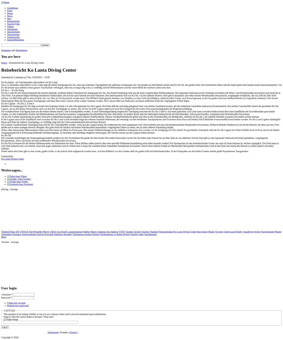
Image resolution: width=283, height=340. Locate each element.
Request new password (18, 305)
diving (257, 231)
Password (6, 297)
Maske (211, 231)
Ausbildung (12, 8)
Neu (9, 18)
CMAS (53, 231)
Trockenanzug (106, 234)
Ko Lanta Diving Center (12, 159)
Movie (46, 231)
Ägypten (219, 231)
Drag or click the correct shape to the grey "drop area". (29, 317)
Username (6, 294)
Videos (10, 26)
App (59, 231)
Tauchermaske (267, 231)
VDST (122, 231)
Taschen (134, 234)
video (141, 234)
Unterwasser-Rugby (233, 231)
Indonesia (58, 234)
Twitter (24, 181)
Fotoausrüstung (166, 231)
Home (10, 13)
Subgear (114, 231)
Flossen (95, 234)
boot (199, 231)
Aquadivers (248, 231)
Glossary (73, 332)
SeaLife (40, 234)
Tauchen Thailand (149, 231)
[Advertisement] (23, 211)
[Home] (5, 2)
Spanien (129, 231)
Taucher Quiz (13, 24)
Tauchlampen (150, 234)
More (3, 237)
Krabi (64, 231)
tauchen (88, 234)
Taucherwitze (13, 37)
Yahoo (23, 176)
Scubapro (16, 234)
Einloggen (6, 50)
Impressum (53, 332)
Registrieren (21, 50)
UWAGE (24, 231)
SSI (17, 231)
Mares (94, 231)
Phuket (278, 231)
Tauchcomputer (29, 234)
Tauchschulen (13, 32)
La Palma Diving (122, 234)
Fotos (9, 10)
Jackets (137, 231)
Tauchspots (12, 29)
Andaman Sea (103, 231)
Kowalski (49, 234)
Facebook (28, 184)
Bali (31, 231)
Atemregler (6, 234)
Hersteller (37, 231)
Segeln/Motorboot (15, 40)
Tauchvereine (13, 34)
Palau (12, 231)
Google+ (26, 179)
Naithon (86, 231)
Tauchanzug (78, 234)
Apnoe (204, 231)
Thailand (5, 231)
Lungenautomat (75, 231)
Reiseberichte (13, 21)
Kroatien (68, 234)
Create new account (16, 303)
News (10, 16)
